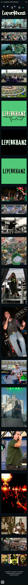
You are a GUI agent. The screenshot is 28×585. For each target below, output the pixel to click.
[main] (14, 573)
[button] (1, 2)
